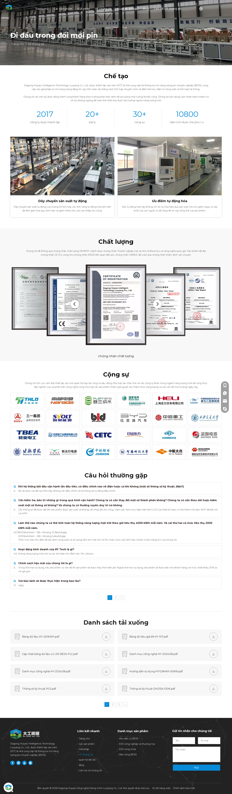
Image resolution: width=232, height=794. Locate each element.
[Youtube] (24, 763)
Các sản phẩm (63, 8)
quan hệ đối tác (127, 8)
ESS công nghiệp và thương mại (137, 744)
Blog (146, 8)
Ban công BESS (128, 754)
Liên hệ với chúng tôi (167, 8)
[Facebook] (12, 763)
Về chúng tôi (103, 8)
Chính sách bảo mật (184, 788)
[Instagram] (30, 763)
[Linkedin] (18, 763)
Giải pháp (83, 8)
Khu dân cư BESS (128, 738)
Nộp (196, 767)
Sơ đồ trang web (161, 788)
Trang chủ (41, 8)
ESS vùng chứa (127, 749)
